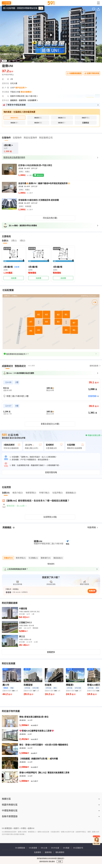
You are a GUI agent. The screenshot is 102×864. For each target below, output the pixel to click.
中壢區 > (24, 828)
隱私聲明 (51, 862)
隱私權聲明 (59, 852)
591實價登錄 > (7, 828)
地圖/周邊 (91, 527)
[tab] (7, 366)
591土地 (44, 848)
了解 (41, 8)
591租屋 (66, 848)
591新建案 (33, 848)
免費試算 (92, 591)
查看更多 (51, 652)
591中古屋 (55, 848)
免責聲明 (37, 852)
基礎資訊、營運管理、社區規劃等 (23, 100)
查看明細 (92, 396)
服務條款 (48, 852)
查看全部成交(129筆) (50, 424)
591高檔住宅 (78, 848)
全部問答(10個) (50, 517)
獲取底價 (39, 175)
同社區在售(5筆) (50, 218)
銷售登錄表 (94, 366)
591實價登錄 (20, 848)
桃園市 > (17, 828)
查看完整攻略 (51, 472)
